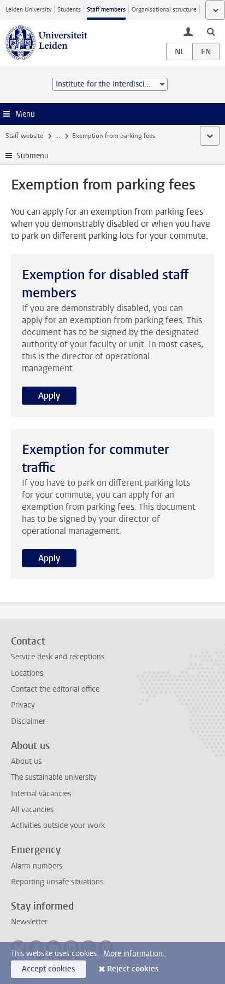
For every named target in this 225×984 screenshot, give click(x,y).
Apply (49, 395)
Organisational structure (164, 9)
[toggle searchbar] (211, 31)
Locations (27, 673)
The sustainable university (54, 777)
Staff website (24, 135)
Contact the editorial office (55, 689)
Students (69, 9)
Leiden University (28, 9)
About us (26, 761)
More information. (134, 953)
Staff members (106, 9)
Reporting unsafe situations (57, 882)
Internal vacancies (41, 794)
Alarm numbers (36, 866)
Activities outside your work (58, 825)
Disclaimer (28, 721)
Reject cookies (132, 969)
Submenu (32, 156)
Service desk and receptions (57, 657)
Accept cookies (48, 969)
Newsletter (29, 922)
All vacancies (32, 809)
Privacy (23, 705)
